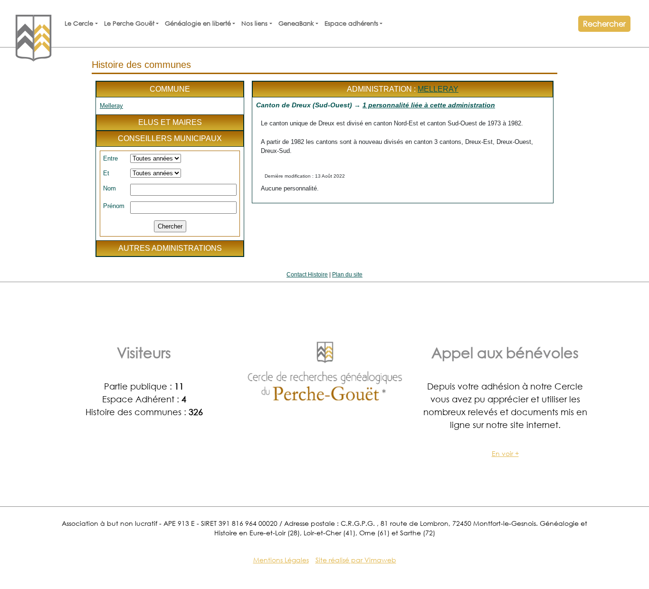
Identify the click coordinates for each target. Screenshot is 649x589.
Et (106, 173)
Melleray (111, 105)
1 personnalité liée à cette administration (429, 105)
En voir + (505, 453)
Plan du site (347, 274)
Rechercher (604, 23)
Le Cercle (79, 23)
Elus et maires (170, 122)
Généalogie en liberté (198, 23)
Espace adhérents (351, 23)
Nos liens (254, 23)
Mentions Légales (281, 559)
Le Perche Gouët (129, 23)
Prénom (113, 205)
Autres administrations (170, 248)
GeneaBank (296, 23)
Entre (110, 158)
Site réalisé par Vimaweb (355, 559)
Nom (109, 188)
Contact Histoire (307, 274)
